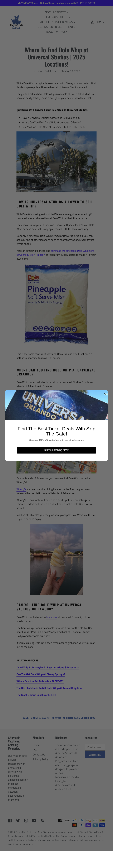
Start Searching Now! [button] (56, 449)
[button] (104, 393)
